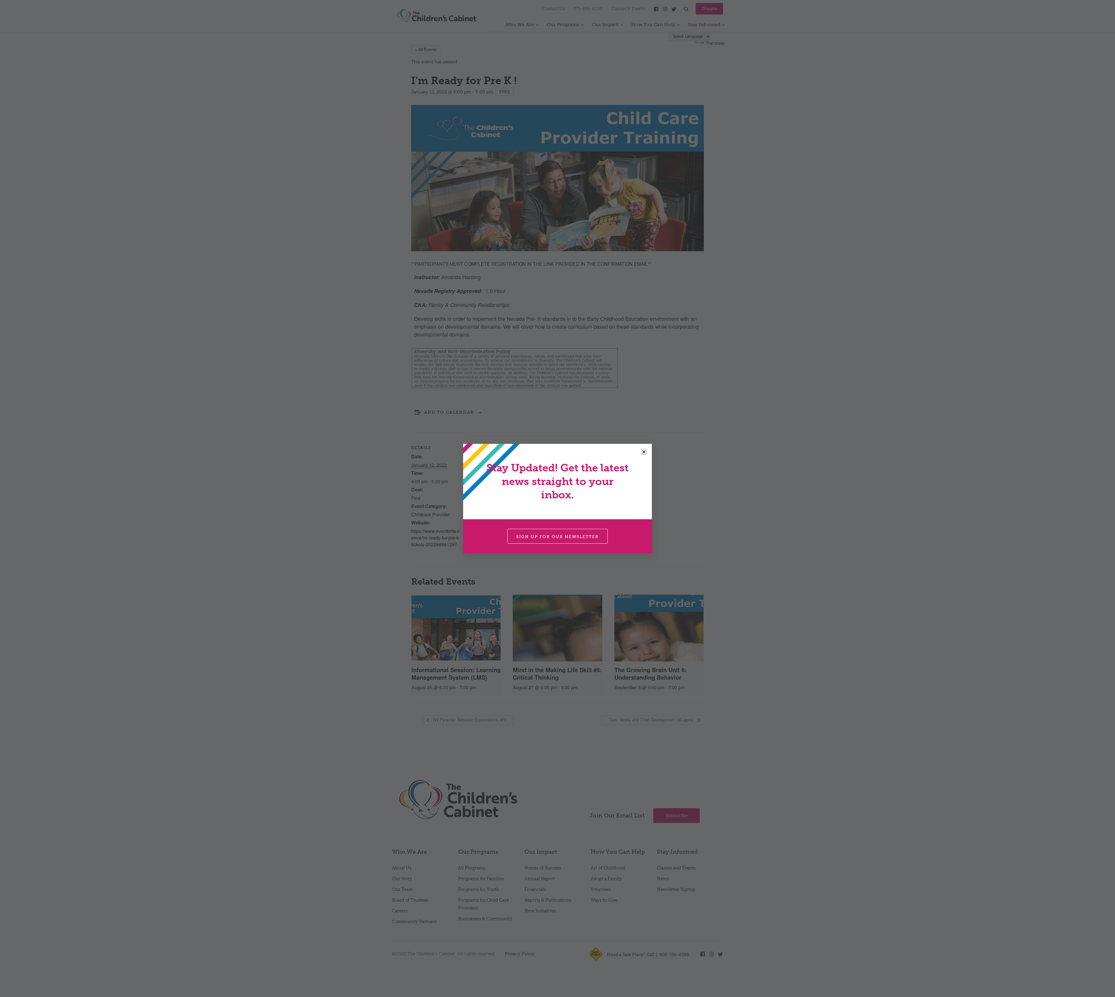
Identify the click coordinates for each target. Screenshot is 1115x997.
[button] (644, 452)
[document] (557, 498)
